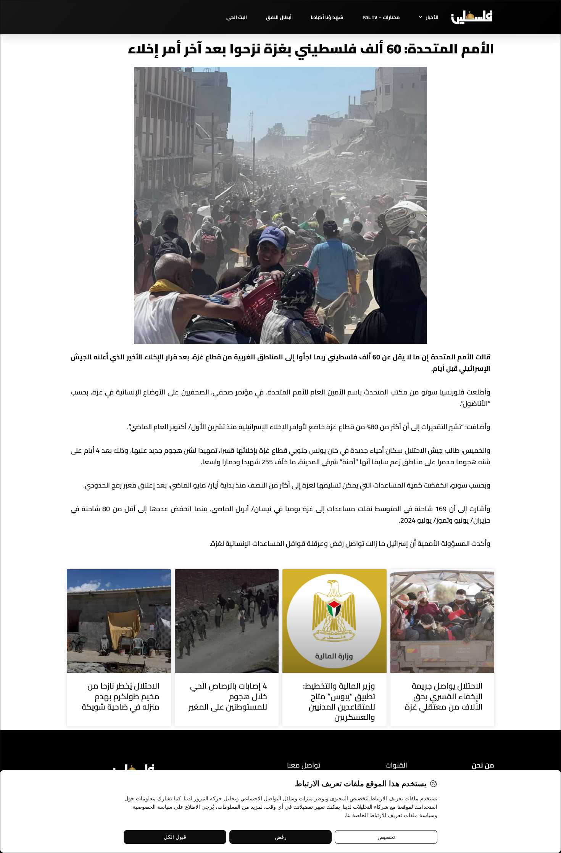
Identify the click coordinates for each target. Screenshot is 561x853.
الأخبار (432, 17)
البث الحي (236, 17)
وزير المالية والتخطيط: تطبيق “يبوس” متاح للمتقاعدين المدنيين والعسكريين (339, 701)
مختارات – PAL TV (381, 17)
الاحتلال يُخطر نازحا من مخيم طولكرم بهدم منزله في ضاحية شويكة (121, 696)
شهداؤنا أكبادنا (327, 17)
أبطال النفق (279, 17)
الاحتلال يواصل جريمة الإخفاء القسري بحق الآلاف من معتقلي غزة (444, 696)
